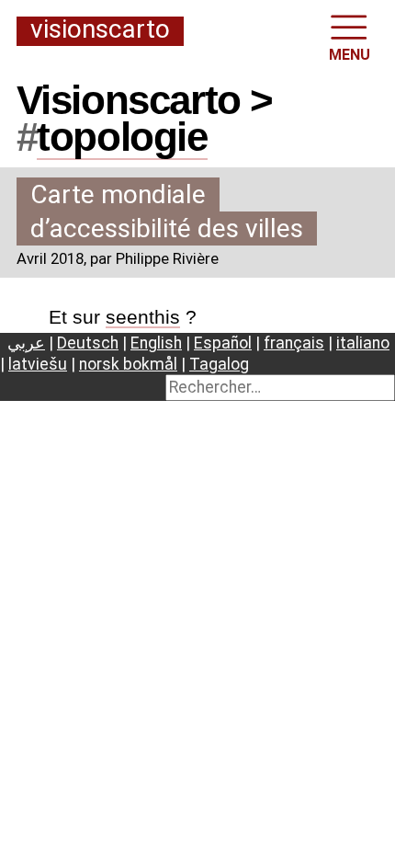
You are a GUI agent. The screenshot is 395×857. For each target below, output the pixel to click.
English (156, 343)
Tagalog (219, 364)
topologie (122, 136)
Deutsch (87, 343)
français (294, 343)
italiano (362, 343)
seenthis (143, 316)
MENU (349, 54)
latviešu (37, 364)
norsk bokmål (128, 364)
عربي (26, 343)
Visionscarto (100, 30)
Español (223, 343)
